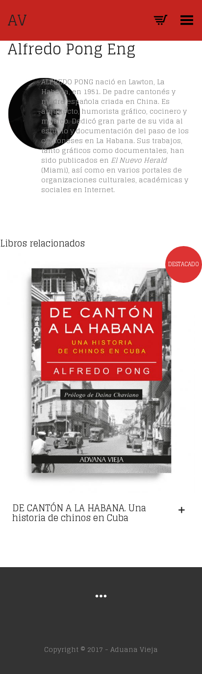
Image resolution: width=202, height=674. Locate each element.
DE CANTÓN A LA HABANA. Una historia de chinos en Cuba (79, 512)
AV (17, 20)
